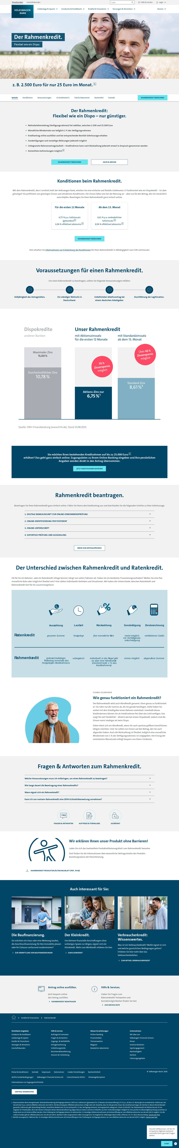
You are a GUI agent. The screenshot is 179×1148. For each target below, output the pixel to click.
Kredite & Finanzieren (20, 1041)
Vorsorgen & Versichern (21, 1045)
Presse (132, 1041)
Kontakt (111, 97)
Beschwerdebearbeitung (61, 1051)
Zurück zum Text (154, 1115)
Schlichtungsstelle (58, 1048)
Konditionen (28, 97)
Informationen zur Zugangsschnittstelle (27, 1082)
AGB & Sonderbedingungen (22, 1077)
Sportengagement (137, 1048)
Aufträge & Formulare (60, 1034)
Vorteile (15, 97)
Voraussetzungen (44, 97)
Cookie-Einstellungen (76, 1072)
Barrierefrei (99, 97)
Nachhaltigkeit (136, 1051)
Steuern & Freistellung (60, 1055)
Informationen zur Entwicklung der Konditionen (68, 249)
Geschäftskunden (18, 1048)
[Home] (14, 1018)
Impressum (46, 1072)
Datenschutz (59, 1072)
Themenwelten (96, 1041)
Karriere (133, 1055)
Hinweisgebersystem (96, 1077)
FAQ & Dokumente (82, 97)
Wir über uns (135, 1034)
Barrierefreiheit (94, 1072)
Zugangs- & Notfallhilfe (60, 1041)
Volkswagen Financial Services (142, 1038)
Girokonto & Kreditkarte (21, 1034)
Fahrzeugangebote (137, 1058)
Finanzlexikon (96, 1038)
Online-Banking (96, 1034)
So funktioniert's (63, 97)
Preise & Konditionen (20, 1072)
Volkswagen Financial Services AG (50, 1077)
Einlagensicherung (58, 1045)
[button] (175, 1143)
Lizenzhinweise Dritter (76, 1077)
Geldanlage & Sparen (20, 1038)
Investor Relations (137, 1045)
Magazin (93, 1045)
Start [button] (166, 1143)
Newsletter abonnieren (99, 1048)
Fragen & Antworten (59, 1038)
